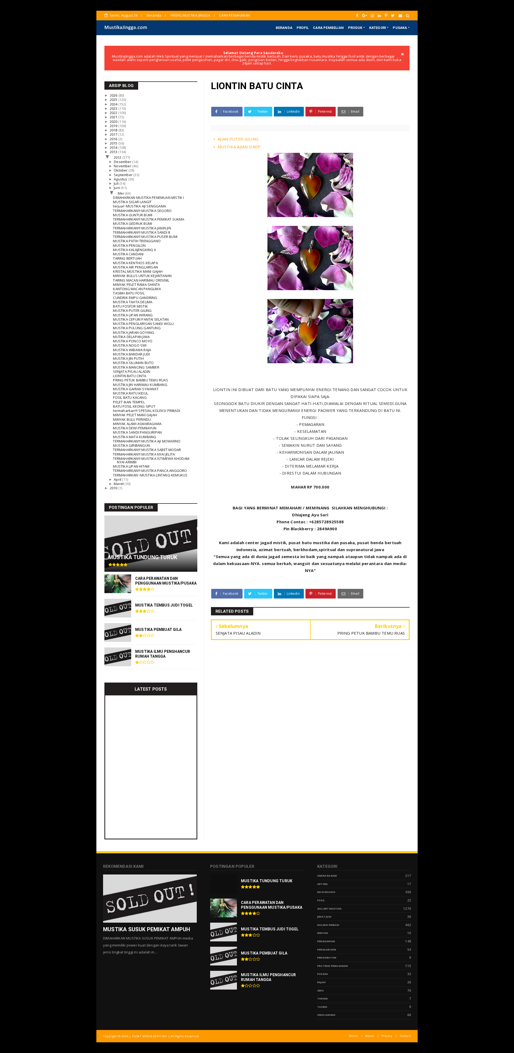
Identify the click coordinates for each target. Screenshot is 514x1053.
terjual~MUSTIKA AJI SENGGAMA (139, 206)
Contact (405, 1035)
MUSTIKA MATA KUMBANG (134, 436)
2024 (114, 104)
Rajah (321, 982)
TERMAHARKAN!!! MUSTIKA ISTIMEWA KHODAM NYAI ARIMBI (151, 460)
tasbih (322, 1007)
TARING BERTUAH (127, 258)
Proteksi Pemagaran (332, 966)
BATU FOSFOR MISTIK (130, 306)
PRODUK (355, 28)
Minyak (322, 933)
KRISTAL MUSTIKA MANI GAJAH (137, 271)
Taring (322, 998)
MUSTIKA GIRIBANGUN (131, 445)
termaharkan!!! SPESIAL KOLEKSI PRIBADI (146, 410)
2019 (114, 125)
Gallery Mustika (329, 908)
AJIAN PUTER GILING (238, 139)
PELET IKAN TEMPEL (129, 402)
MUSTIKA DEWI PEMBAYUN (134, 428)
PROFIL (303, 28)
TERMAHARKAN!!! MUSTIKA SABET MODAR (147, 449)
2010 (114, 488)
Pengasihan (326, 941)
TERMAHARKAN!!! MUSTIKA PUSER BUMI (145, 236)
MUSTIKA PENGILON (129, 245)
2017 (114, 134)
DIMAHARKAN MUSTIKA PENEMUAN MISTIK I (148, 197)
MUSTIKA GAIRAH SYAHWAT (135, 389)
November (123, 166)
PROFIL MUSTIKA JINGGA (190, 15)
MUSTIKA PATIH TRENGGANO (137, 240)
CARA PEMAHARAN (234, 15)
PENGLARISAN (326, 949)
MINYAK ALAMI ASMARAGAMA (137, 423)
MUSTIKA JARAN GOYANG (133, 332)
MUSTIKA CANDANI (128, 254)
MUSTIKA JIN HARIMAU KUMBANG (140, 384)
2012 (118, 157)
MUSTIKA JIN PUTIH (128, 358)
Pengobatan (326, 957)
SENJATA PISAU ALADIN (131, 371)
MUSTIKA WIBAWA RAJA (132, 349)
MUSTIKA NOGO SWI (129, 345)
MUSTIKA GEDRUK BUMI (132, 223)
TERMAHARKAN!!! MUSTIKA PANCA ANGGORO (150, 470)
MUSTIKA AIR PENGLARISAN (135, 267)
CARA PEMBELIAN (328, 28)
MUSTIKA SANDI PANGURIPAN (137, 432)
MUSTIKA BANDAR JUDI (131, 354)
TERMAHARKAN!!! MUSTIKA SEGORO (142, 210)
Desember (123, 161)
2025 (114, 99)
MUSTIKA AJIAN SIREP (239, 146)
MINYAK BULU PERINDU (132, 419)
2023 (114, 108)
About (369, 1035)
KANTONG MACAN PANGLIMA (137, 288)
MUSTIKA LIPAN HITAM (131, 466)
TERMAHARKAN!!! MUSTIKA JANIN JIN (142, 228)
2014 (114, 147)
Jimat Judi (324, 916)
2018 (114, 130)
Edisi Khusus (326, 892)
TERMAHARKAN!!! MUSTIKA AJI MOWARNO (146, 441)
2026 (114, 95)
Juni (117, 187)
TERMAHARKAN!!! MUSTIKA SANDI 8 (141, 232)
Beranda (154, 15)
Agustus (121, 179)
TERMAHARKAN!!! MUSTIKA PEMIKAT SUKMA (148, 219)
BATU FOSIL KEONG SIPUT (134, 406)
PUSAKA (400, 28)
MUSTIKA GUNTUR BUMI (132, 215)
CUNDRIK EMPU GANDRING (135, 297)
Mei (121, 193)
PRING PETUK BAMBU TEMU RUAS (140, 380)
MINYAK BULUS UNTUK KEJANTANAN (142, 275)
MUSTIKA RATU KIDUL (130, 393)
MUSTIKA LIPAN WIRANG (133, 315)
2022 (114, 112)
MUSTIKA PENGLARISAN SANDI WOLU (143, 323)
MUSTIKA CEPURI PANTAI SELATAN (141, 319)
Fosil (321, 900)
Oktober (121, 170)
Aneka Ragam (327, 875)
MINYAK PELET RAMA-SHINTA (136, 284)
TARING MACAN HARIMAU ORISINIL (141, 280)
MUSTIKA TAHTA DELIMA (132, 302)
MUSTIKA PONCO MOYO (132, 341)
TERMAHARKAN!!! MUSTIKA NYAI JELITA (144, 454)
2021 (114, 117)
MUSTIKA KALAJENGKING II (134, 249)
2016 (114, 139)
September (123, 174)
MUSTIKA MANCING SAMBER (136, 367)
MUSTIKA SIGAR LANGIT (132, 201)
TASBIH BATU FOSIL (128, 293)
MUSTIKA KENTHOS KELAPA (135, 262)
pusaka (322, 974)
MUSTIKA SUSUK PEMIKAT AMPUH (146, 929)
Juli (116, 183)
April (118, 479)
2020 (114, 121)
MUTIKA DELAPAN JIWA (131, 336)
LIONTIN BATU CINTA (129, 375)
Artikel (322, 884)
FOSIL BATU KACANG (129, 397)
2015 (114, 143)
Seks (320, 990)
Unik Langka (326, 1015)
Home (353, 1035)
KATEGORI (377, 28)
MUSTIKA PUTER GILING (132, 310)
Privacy (386, 1035)
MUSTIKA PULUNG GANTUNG (136, 327)
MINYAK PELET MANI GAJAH (135, 414)
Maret (119, 483)
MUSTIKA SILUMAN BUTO (133, 362)
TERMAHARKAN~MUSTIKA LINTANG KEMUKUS (150, 475)
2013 (114, 151)
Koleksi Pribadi (328, 925)
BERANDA (284, 28)
